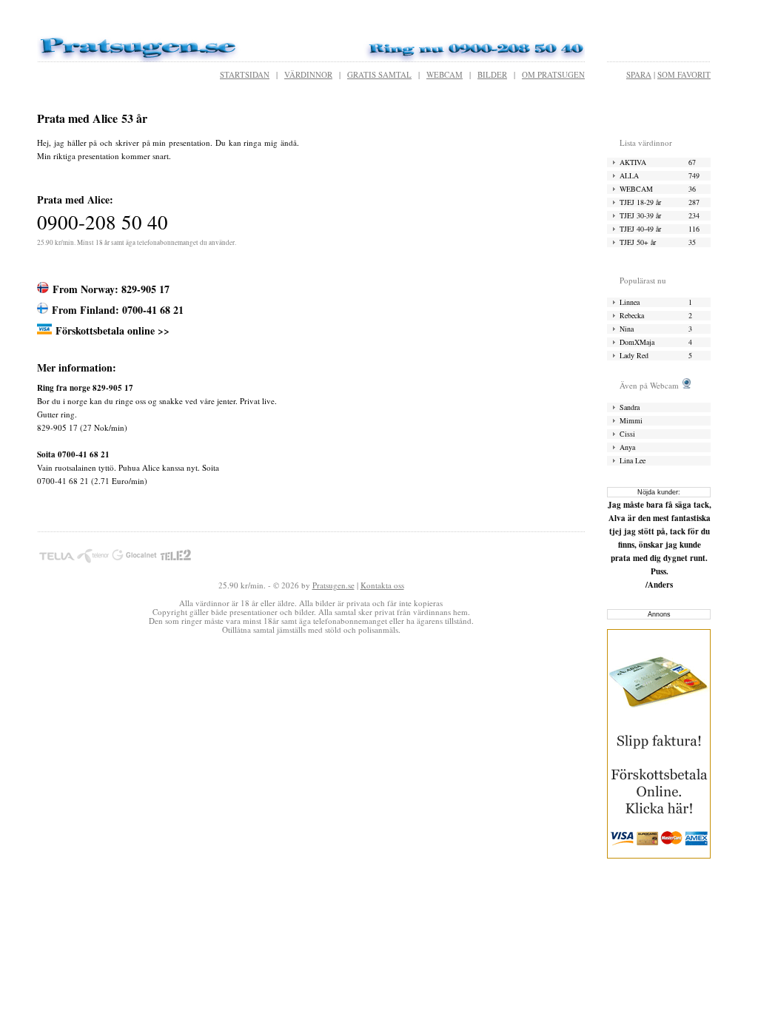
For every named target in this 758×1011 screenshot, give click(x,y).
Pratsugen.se (333, 585)
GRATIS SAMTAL (379, 74)
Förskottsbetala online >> (113, 330)
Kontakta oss (382, 585)
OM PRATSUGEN (553, 74)
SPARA (638, 74)
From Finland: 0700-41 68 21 (118, 310)
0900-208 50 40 (102, 222)
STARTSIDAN (244, 74)
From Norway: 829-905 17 (111, 289)
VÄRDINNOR (308, 74)
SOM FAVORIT (684, 74)
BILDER (492, 74)
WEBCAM (444, 74)
